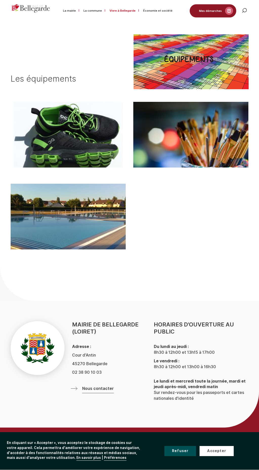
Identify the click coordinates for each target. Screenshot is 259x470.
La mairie (69, 11)
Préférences (115, 457)
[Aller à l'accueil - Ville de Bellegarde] (31, 8)
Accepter (216, 451)
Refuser (180, 451)
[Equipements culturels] (190, 135)
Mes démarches (210, 11)
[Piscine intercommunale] (68, 216)
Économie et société (157, 11)
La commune (92, 11)
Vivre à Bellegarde (123, 11)
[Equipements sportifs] (68, 135)
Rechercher (248, 13)
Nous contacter (98, 388)
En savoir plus (88, 457)
